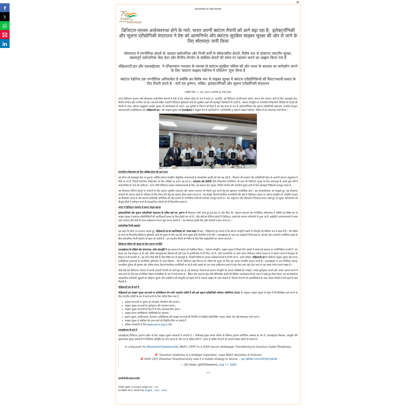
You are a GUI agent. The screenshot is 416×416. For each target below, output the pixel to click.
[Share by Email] (5, 34)
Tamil (164, 390)
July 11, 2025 (227, 364)
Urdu (157, 390)
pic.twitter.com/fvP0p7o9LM (259, 359)
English (149, 390)
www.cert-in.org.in (157, 324)
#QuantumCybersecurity (162, 346)
